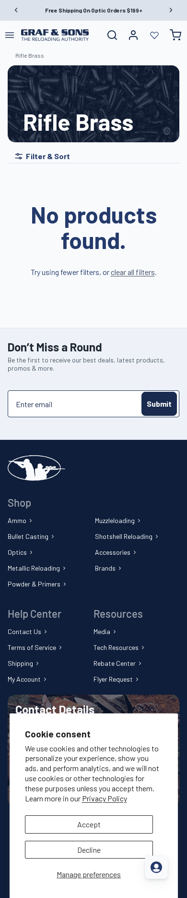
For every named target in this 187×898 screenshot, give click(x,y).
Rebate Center (115, 663)
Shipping (20, 663)
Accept (89, 824)
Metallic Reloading (34, 568)
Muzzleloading (115, 520)
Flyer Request (113, 679)
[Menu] (9, 35)
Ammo (17, 520)
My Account (24, 679)
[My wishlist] (154, 35)
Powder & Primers (34, 584)
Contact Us (24, 631)
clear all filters (133, 271)
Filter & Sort (48, 156)
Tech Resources (116, 647)
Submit (159, 403)
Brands (105, 568)
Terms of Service (32, 647)
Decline (89, 849)
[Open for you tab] (156, 867)
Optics (17, 552)
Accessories (112, 552)
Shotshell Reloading (123, 536)
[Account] (133, 35)
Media (102, 631)
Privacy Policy (104, 798)
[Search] (112, 35)
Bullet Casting (28, 536)
